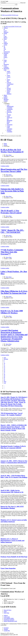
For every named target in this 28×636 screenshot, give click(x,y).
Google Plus (7, 630)
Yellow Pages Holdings (9, 92)
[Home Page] (12, 26)
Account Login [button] (4, 1)
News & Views (7, 610)
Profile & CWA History (5, 35)
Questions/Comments (9, 619)
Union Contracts (6, 66)
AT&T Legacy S (8, 77)
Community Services (10, 110)
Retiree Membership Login (10, 621)
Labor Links (7, 617)
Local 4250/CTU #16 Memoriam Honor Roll (9, 120)
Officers (6, 615)
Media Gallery (5, 96)
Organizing (9, 124)
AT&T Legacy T (8, 73)
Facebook (6, 627)
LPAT (5, 611)
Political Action (6, 44)
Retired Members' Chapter (6, 99)
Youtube (6, 629)
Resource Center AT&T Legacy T (6, 55)
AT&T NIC (8, 80)
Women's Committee (9, 131)
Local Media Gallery (9, 618)
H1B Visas (6, 612)
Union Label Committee (9, 127)
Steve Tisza (8, 155)
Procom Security (9, 89)
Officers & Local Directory (6, 30)
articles (5, 145)
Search (2, 135)
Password (23, 2)
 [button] (4, 133)
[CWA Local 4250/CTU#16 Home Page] (9, 15)
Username (3, 2)
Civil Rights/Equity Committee (10, 106)
